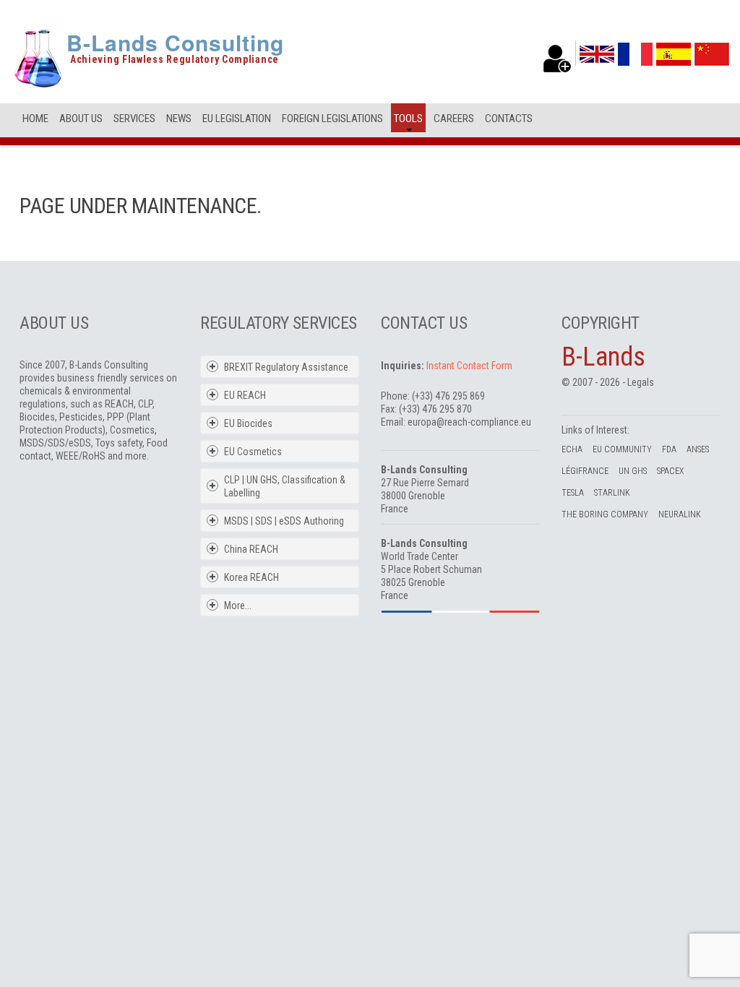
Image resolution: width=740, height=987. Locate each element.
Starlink (612, 493)
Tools (408, 118)
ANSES (698, 449)
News (179, 118)
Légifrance (585, 471)
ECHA (572, 449)
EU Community (622, 449)
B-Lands (603, 357)
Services (134, 118)
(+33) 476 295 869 (448, 396)
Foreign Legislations (332, 118)
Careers (454, 118)
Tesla (573, 493)
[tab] (289, 367)
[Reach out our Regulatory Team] (557, 58)
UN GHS (633, 471)
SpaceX (670, 471)
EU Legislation (236, 118)
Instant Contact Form (469, 365)
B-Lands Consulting (175, 42)
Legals (640, 382)
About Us (81, 118)
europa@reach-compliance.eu (469, 422)
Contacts (509, 118)
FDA (669, 449)
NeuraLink (679, 514)
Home (35, 118)
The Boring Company (605, 514)
